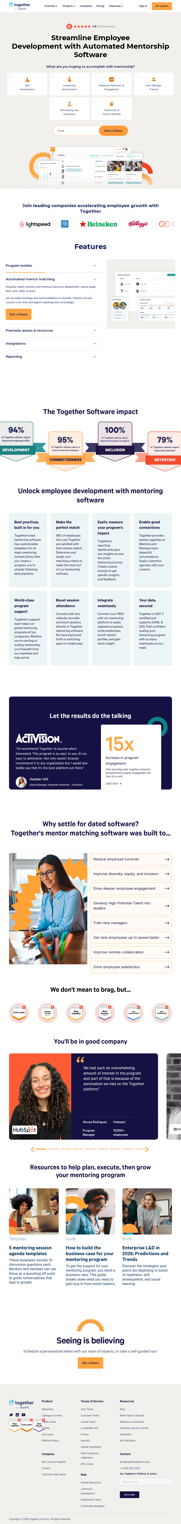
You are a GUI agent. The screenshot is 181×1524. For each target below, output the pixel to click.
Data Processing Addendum (90, 1456)
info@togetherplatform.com (135, 1462)
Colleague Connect (52, 1416)
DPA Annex (87, 1464)
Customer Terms (90, 1416)
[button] (51, 6)
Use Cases (47, 1435)
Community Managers (93, 1506)
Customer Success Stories (134, 1428)
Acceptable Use (89, 1428)
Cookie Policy (88, 1422)
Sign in (143, 6)
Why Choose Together (54, 1462)
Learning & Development (88, 1491)
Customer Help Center (54, 1475)
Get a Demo (161, 6)
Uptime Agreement (91, 1447)
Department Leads (91, 1500)
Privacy (85, 1435)
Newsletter (126, 1435)
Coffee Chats (49, 1422)
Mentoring (47, 1409)
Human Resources (91, 1483)
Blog (122, 1409)
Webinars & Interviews (132, 1422)
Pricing (100, 6)
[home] (19, 6)
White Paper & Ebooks (132, 1416)
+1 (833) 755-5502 (130, 1468)
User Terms (87, 1409)
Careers (46, 1468)
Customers (86, 6)
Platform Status (50, 1441)
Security (85, 1441)
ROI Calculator (128, 1441)
